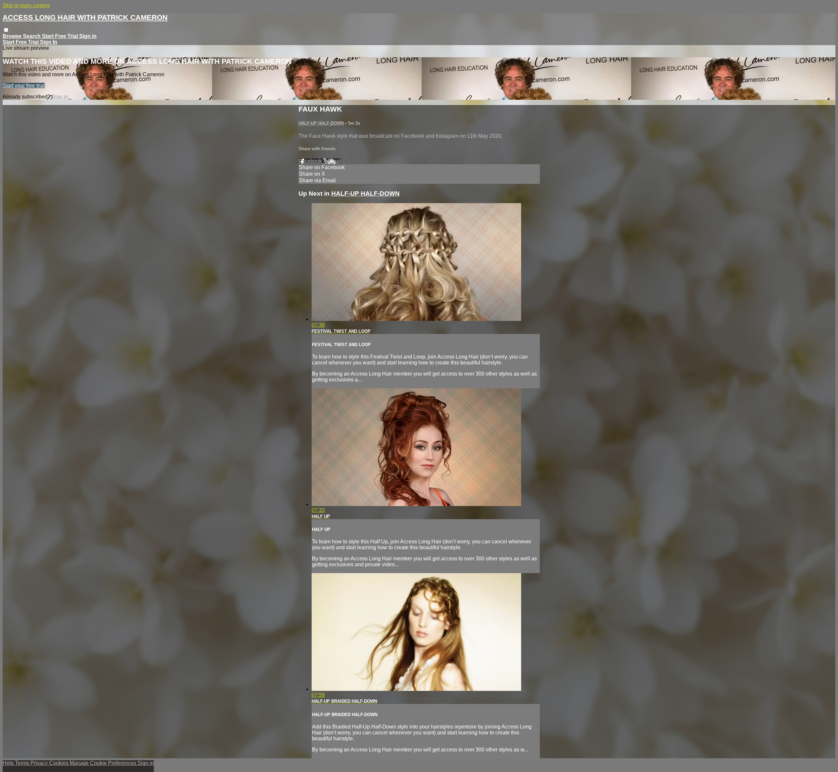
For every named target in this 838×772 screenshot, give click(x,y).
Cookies (59, 763)
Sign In (48, 42)
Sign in (88, 36)
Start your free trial (24, 85)
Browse (13, 36)
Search (32, 36)
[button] (6, 30)
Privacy (39, 763)
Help (9, 763)
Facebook (311, 161)
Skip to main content (26, 5)
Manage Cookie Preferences (103, 763)
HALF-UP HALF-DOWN (322, 123)
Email (334, 161)
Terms (22, 763)
